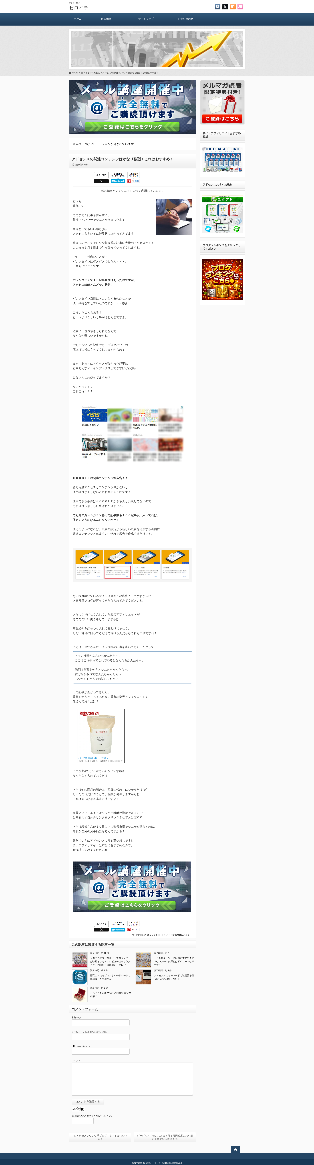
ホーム (78, 18)
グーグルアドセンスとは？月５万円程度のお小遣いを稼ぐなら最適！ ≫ (165, 1137)
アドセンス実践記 (175, 935)
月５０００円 (153, 935)
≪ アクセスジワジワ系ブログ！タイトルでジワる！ (100, 1137)
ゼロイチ (78, 8)
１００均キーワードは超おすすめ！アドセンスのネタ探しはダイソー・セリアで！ (174, 961)
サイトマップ (146, 18)
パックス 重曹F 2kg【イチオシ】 (94, 758)
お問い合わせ (185, 18)
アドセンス (141, 935)
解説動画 (106, 18)
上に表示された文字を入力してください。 (92, 1116)
